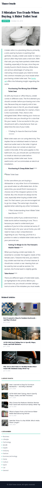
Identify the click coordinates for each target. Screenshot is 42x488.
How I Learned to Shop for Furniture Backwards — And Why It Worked (20, 319)
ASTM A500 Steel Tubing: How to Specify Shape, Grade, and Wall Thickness (19, 343)
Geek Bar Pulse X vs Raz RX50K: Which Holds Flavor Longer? (24, 421)
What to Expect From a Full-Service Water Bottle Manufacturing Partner (23, 412)
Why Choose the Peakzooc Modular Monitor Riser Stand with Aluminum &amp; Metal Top (20, 368)
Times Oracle (9, 3)
